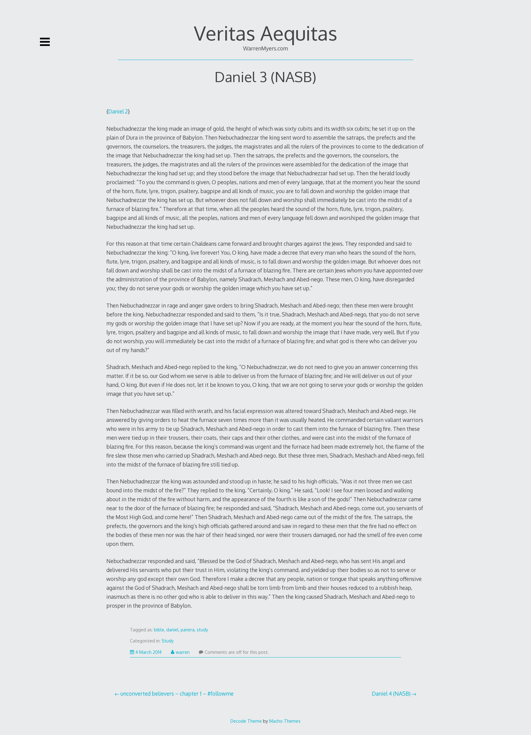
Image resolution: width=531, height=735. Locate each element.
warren (183, 652)
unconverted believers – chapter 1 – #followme (177, 693)
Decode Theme (246, 721)
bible (159, 629)
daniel (172, 629)
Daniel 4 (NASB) (391, 693)
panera (188, 629)
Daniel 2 (118, 111)
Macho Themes (285, 721)
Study (168, 640)
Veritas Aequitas (265, 32)
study (202, 629)
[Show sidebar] (45, 42)
